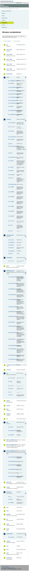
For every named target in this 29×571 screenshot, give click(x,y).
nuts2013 (12, 201)
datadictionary (10, 235)
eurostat (8, 369)
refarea (11, 388)
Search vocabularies (7, 41)
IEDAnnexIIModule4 (11, 451)
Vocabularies (4, 22)
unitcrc (11, 394)
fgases (8, 400)
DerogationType (13, 461)
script (11, 225)
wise (7, 553)
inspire (8, 487)
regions (11, 106)
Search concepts (17, 41)
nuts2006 (12, 191)
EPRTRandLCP (10, 270)
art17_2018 (9, 69)
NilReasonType (13, 184)
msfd (7, 524)
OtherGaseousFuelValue (13, 326)
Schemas (3, 20)
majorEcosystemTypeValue (13, 103)
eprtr (7, 266)
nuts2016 (12, 206)
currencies (12, 139)
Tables (3, 15)
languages (12, 174)
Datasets (3, 13)
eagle (11, 499)
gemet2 (8, 405)
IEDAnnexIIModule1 (11, 440)
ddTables (12, 245)
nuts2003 (12, 186)
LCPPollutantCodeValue (13, 299)
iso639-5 (12, 170)
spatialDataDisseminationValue (13, 110)
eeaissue (12, 247)
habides (8, 414)
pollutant (12, 434)
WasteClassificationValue (13, 355)
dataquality (9, 257)
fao (7, 373)
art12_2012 (9, 49)
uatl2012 (12, 502)
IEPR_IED (8, 482)
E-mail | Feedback (5, 566)
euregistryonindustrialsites (11, 364)
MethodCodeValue (13, 316)
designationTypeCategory (13, 90)
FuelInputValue (13, 294)
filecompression (13, 157)
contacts (12, 239)
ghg (7, 409)
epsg (11, 152)
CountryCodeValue (13, 283)
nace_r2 (11, 177)
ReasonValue (13, 339)
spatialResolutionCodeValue (13, 114)
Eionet (7, 8)
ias (7, 418)
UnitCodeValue (13, 348)
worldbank (9, 557)
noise (7, 528)
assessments (13, 122)
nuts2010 (12, 196)
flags (11, 381)
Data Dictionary (11, 8)
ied (7, 422)
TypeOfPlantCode (13, 469)
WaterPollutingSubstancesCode (13, 476)
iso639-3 (12, 167)
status (11, 253)
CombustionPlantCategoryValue (13, 276)
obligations (12, 250)
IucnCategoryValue (13, 100)
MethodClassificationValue (13, 311)
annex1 (11, 427)
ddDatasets (12, 242)
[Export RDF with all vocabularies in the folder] (25, 77)
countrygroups (13, 136)
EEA (7, 1)
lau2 (7, 510)
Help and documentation (6, 10)
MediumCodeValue (13, 306)
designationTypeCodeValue (13, 93)
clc (10, 496)
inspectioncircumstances (13, 430)
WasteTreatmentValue (13, 359)
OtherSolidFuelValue (13, 332)
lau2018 (8, 514)
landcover (9, 492)
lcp (7, 519)
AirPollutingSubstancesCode (13, 457)
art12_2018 (9, 54)
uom (7, 549)
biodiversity (9, 73)
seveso (8, 541)
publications (9, 533)
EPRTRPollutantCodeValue (13, 289)
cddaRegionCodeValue (13, 80)
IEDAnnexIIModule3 (11, 444)
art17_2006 (9, 59)
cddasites (12, 83)
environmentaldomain (13, 146)
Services (3, 25)
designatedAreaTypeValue (13, 87)
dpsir (11, 143)
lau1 (7, 507)
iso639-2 (12, 160)
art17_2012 (9, 64)
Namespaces (4, 27)
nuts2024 (12, 216)
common (8, 119)
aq (7, 44)
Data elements (4, 18)
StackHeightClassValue (13, 345)
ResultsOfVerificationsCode (13, 464)
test (7, 546)
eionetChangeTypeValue (13, 97)
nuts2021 (12, 211)
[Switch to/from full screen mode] (21, 3)
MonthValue (12, 322)
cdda (7, 77)
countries (12, 131)
